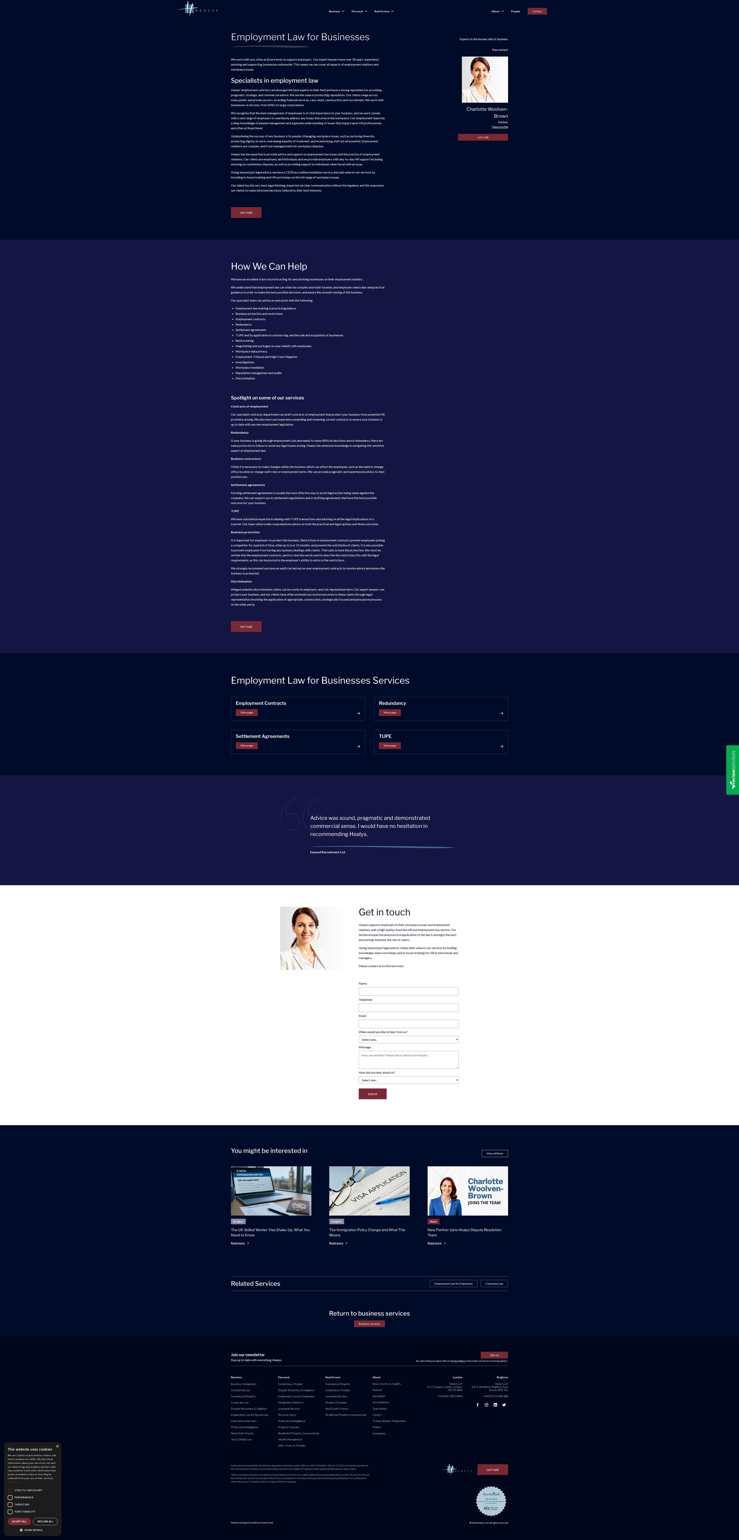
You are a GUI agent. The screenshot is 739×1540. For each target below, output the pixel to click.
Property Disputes (289, 1427)
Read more (14, 1482)
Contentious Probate (290, 1384)
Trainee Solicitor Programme (389, 1420)
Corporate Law (494, 1283)
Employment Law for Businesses (250, 1414)
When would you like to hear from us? (383, 1032)
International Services (244, 1420)
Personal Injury (287, 1414)
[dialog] (33, 1489)
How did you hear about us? (377, 1072)
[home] (197, 9)
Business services (369, 1323)
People (515, 11)
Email (362, 1016)
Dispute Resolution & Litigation (249, 1408)
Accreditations (381, 1402)
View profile (500, 127)
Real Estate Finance (242, 1433)
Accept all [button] (19, 1521)
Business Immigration (243, 1384)
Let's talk (483, 137)
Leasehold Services (289, 1408)
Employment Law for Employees (454, 1283)
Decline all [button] (45, 1521)
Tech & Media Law (241, 1439)
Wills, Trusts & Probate (291, 1445)
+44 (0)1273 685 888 (495, 1396)
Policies (377, 1427)
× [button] (57, 1446)
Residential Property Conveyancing (298, 1433)
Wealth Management (290, 1439)
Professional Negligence (244, 1427)
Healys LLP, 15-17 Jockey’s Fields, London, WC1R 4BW (444, 1387)
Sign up (494, 1355)
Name (363, 983)
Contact (537, 11)
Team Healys (380, 1408)
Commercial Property (243, 1396)
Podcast (377, 1390)
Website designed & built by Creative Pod (252, 1522)
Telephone (365, 999)
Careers (377, 1414)
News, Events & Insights (387, 1383)
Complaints (379, 1433)
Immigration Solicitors (290, 1402)
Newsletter (379, 1396)
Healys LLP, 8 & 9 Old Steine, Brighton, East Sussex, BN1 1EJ (490, 1387)
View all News (495, 1153)
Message (365, 1047)
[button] (336, 11)
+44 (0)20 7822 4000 (449, 1396)
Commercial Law (240, 1390)
